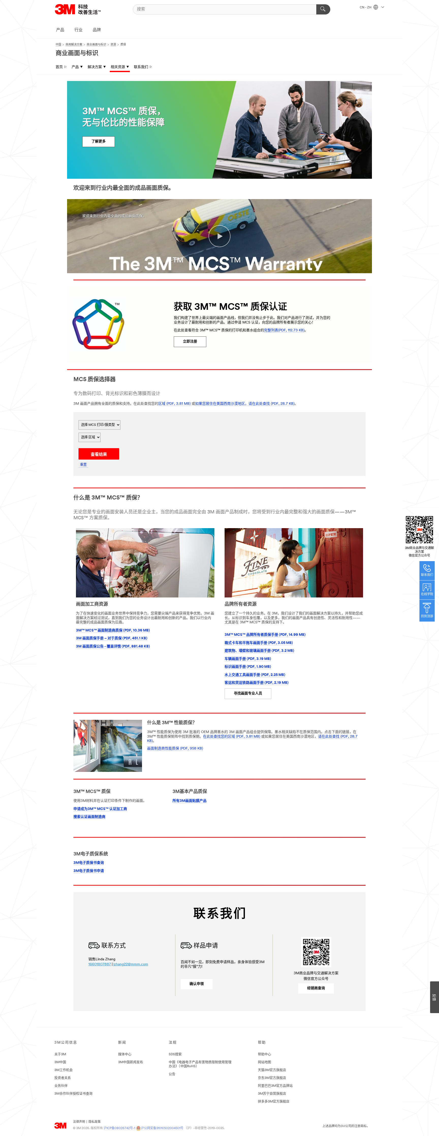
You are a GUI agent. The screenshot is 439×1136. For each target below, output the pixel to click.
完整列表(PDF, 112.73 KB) (284, 330)
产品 (60, 30)
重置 (83, 464)
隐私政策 (94, 1122)
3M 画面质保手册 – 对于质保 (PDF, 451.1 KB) (111, 638)
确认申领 (197, 984)
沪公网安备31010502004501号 (162, 1128)
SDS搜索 (175, 1054)
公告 (172, 1074)
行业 (78, 30)
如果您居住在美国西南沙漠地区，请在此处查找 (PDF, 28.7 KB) (244, 404)
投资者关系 (62, 1078)
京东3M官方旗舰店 (272, 1078)
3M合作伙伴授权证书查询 (73, 1093)
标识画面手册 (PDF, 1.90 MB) (248, 667)
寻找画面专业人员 (248, 693)
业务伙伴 (61, 1086)
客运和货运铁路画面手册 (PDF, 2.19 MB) (257, 683)
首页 (59, 67)
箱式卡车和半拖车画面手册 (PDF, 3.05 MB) (259, 643)
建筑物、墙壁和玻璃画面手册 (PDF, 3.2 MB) (259, 651)
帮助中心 (264, 1054)
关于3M (60, 1054)
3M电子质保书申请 (88, 871)
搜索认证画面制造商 (89, 817)
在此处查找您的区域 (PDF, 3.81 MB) (232, 737)
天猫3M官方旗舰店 (272, 1070)
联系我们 (141, 67)
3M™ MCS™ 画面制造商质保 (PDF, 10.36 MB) (113, 630)
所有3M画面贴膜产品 (190, 801)
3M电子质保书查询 (88, 863)
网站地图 (264, 1062)
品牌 (97, 30)
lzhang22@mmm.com (130, 964)
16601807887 (99, 964)
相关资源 (118, 67)
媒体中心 (124, 1054)
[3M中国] (84, 9)
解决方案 (95, 67)
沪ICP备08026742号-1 (119, 1128)
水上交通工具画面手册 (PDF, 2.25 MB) (255, 675)
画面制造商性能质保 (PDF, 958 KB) (175, 749)
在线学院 (427, 594)
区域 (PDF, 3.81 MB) (175, 404)
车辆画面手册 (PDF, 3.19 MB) (248, 659)
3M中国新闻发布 (130, 1062)
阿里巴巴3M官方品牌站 (275, 1086)
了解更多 (98, 141)
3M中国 (60, 1062)
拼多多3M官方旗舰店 (273, 1101)
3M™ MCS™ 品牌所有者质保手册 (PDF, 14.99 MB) (265, 635)
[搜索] (323, 9)
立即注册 (190, 342)
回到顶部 (427, 616)
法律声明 (79, 1122)
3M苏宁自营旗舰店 (272, 1093)
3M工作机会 (63, 1070)
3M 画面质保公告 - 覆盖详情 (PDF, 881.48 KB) (113, 646)
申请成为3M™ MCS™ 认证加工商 (100, 809)
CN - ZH (366, 7)
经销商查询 (316, 988)
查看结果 (99, 455)
